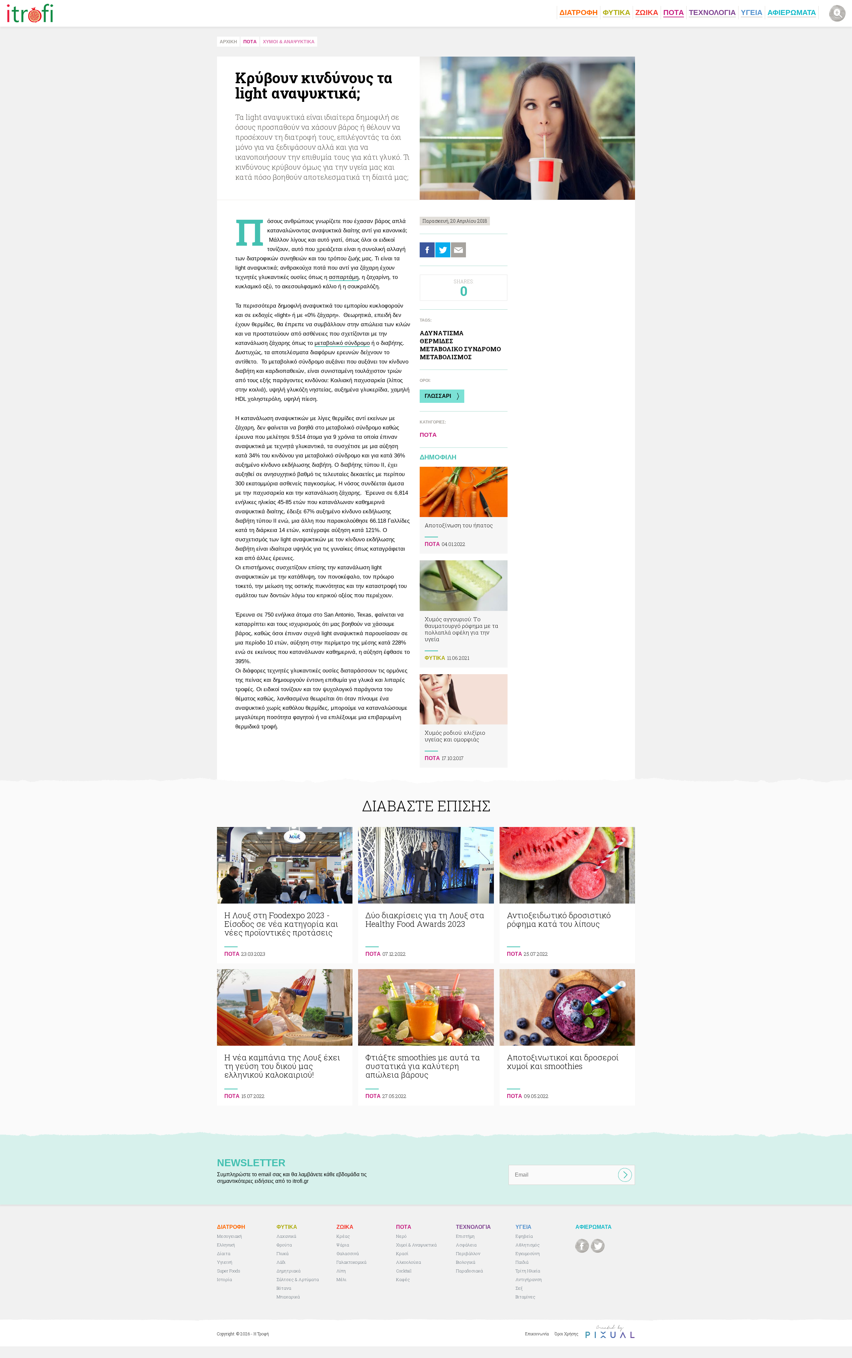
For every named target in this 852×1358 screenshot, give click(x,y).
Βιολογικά (465, 1262)
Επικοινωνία (537, 1333)
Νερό (401, 1236)
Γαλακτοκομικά (351, 1262)
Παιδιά (522, 1262)
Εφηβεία (524, 1236)
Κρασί (402, 1253)
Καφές (403, 1279)
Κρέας (343, 1236)
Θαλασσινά (347, 1253)
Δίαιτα (223, 1253)
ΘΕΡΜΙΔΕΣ (436, 341)
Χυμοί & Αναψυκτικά (416, 1245)
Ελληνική (226, 1245)
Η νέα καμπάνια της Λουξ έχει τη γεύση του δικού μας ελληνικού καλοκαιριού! (284, 1037)
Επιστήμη (465, 1236)
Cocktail (404, 1271)
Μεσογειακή (229, 1236)
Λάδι (281, 1262)
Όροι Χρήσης (566, 1333)
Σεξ (519, 1288)
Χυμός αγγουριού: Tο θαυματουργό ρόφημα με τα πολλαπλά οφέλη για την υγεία (464, 613)
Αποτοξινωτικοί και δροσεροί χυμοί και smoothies (567, 1037)
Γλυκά (283, 1253)
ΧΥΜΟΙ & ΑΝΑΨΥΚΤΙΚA (289, 41)
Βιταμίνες (525, 1297)
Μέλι (341, 1279)
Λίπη (341, 1271)
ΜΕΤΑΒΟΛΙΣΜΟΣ (446, 357)
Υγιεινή (224, 1262)
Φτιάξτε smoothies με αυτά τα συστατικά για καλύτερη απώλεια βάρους (426, 1037)
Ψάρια (342, 1245)
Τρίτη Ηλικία (528, 1271)
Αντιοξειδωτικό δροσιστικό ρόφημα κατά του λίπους (567, 895)
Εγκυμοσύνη (528, 1253)
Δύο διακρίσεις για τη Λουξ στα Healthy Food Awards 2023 (426, 895)
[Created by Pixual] (610, 1331)
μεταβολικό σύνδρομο (342, 343)
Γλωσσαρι (438, 396)
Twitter (442, 249)
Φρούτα (284, 1245)
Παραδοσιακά (469, 1271)
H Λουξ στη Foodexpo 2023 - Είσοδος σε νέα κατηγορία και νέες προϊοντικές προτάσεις (284, 895)
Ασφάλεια (466, 1245)
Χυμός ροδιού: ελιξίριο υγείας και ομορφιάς (464, 721)
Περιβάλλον (468, 1253)
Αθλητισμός (528, 1245)
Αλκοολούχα (408, 1262)
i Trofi (30, 13)
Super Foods (228, 1271)
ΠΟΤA (250, 41)
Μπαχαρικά (288, 1297)
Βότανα (284, 1288)
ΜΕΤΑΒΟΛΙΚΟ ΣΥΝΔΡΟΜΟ (460, 349)
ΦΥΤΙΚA (435, 658)
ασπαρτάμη (343, 277)
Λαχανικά (286, 1236)
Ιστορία (224, 1279)
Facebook (427, 249)
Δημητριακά (289, 1271)
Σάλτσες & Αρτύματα (298, 1279)
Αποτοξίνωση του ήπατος (464, 510)
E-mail (458, 249)
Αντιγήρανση (529, 1279)
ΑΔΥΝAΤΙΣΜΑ (442, 333)
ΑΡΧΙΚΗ (228, 41)
